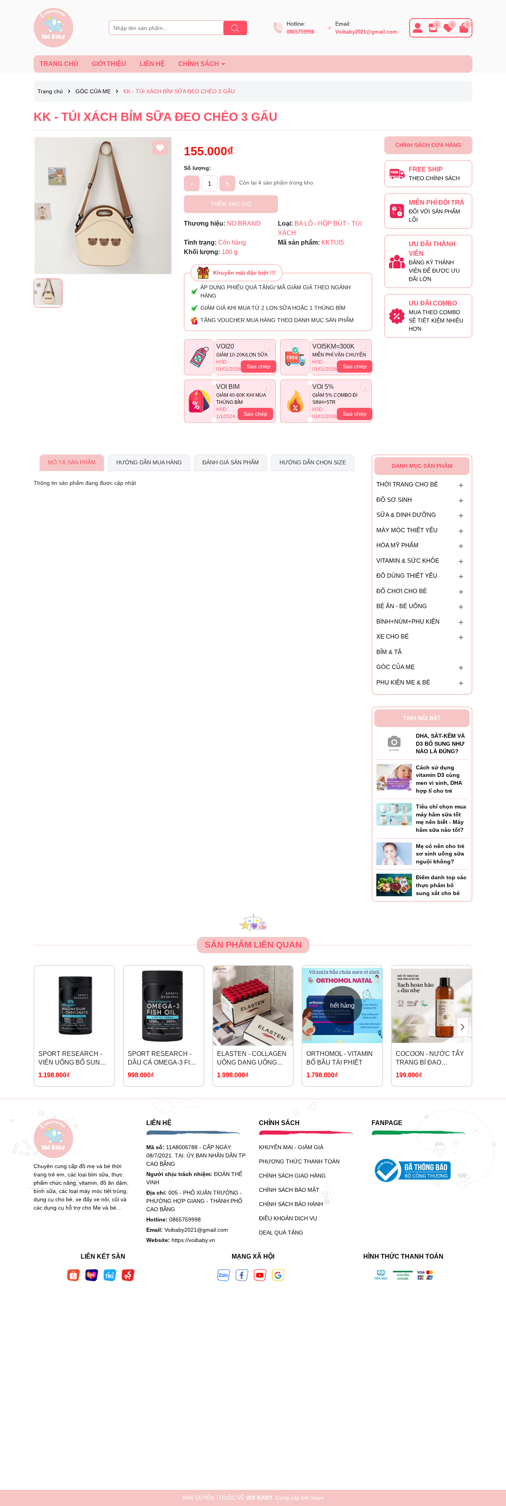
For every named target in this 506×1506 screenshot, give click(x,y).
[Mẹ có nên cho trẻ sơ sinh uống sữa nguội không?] (394, 853)
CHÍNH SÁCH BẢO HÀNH (291, 1204)
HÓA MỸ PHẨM (397, 545)
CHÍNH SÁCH (199, 63)
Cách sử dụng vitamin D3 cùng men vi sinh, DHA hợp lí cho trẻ (439, 779)
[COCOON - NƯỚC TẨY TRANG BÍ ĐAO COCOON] (432, 1006)
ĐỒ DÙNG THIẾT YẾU (406, 575)
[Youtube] (260, 1275)
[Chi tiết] (269, 347)
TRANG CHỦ (59, 63)
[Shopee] (73, 1275)
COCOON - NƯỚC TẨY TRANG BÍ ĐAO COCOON (430, 1058)
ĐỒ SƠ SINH (394, 499)
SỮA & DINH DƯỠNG (406, 514)
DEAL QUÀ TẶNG (281, 1232)
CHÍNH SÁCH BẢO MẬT (289, 1190)
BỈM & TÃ (389, 651)
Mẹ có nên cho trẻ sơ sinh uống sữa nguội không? (440, 854)
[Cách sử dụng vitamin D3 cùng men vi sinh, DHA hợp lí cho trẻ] (394, 777)
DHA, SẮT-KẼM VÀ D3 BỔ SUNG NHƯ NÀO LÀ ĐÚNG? (440, 743)
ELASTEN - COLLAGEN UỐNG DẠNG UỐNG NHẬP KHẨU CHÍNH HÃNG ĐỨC (252, 1058)
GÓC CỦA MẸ (395, 666)
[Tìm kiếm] (235, 28)
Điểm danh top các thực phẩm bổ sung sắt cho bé (441, 885)
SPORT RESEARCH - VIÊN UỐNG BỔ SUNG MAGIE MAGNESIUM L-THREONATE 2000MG (72, 1058)
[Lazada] (91, 1275)
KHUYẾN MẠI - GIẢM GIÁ (291, 1147)
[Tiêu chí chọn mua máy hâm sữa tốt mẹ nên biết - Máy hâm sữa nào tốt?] (394, 813)
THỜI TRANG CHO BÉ (407, 484)
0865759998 (300, 32)
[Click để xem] (103, 205)
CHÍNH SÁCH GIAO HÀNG (292, 1175)
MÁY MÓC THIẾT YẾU (407, 530)
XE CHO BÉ (392, 636)
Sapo (317, 1498)
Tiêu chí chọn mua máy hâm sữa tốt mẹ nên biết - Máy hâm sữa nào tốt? (441, 818)
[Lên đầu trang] (490, 1458)
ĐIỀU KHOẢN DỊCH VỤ (288, 1218)
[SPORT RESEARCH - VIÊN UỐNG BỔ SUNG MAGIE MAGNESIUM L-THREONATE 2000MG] (74, 1006)
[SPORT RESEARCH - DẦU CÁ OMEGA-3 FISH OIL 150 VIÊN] (164, 1006)
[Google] (278, 1275)
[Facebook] (242, 1275)
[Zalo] (223, 1275)
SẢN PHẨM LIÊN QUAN (253, 945)
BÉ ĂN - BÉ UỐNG (401, 606)
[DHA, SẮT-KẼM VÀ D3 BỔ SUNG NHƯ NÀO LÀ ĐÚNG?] (394, 742)
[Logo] (53, 27)
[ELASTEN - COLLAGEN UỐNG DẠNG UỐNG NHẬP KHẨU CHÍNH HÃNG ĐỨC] (253, 1006)
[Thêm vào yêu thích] (160, 147)
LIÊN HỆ (152, 63)
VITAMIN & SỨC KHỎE (407, 560)
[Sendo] (128, 1275)
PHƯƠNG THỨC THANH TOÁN (299, 1161)
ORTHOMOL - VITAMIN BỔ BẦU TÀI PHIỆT (339, 1058)
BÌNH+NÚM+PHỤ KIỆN (408, 621)
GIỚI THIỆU (109, 63)
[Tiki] (110, 1275)
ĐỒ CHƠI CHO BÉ (401, 591)
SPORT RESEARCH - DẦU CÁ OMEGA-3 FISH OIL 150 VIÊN (163, 1058)
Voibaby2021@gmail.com (366, 32)
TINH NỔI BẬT (422, 718)
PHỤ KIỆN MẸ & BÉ (403, 682)
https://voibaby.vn (193, 1240)
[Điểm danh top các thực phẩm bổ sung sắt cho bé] (394, 885)
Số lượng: (197, 168)
